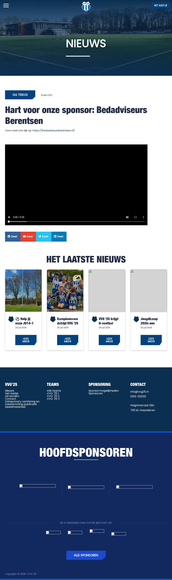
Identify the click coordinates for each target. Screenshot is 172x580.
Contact (10, 399)
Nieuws (9, 391)
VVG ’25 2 (53, 396)
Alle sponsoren (86, 555)
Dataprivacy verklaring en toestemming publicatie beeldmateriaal (22, 404)
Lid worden (12, 396)
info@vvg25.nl (139, 392)
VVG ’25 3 (53, 399)
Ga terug (20, 95)
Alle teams (54, 391)
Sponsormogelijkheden (104, 391)
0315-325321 (138, 396)
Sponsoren (96, 393)
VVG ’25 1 (53, 393)
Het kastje (160, 5)
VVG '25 (32, 574)
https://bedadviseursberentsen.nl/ (53, 130)
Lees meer (25, 340)
